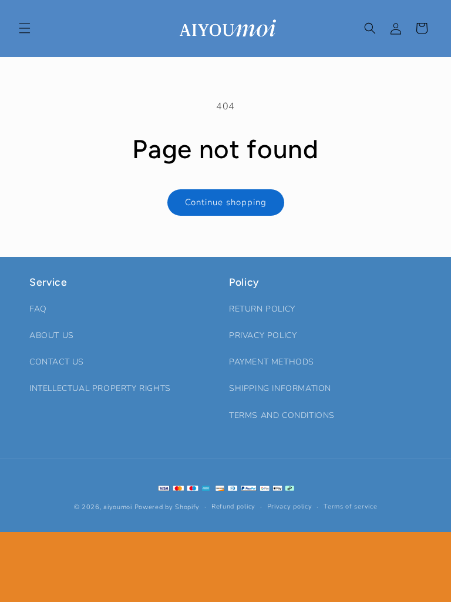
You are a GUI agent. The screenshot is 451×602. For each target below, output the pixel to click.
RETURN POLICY (262, 309)
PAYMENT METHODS (271, 361)
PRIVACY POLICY (263, 335)
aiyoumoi (117, 507)
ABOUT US (51, 335)
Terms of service (350, 506)
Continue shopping (226, 202)
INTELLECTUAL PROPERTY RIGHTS (100, 388)
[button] (25, 28)
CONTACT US (56, 361)
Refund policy (233, 506)
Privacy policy (289, 506)
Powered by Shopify (167, 507)
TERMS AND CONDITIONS (282, 415)
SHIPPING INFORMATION (280, 388)
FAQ (38, 309)
